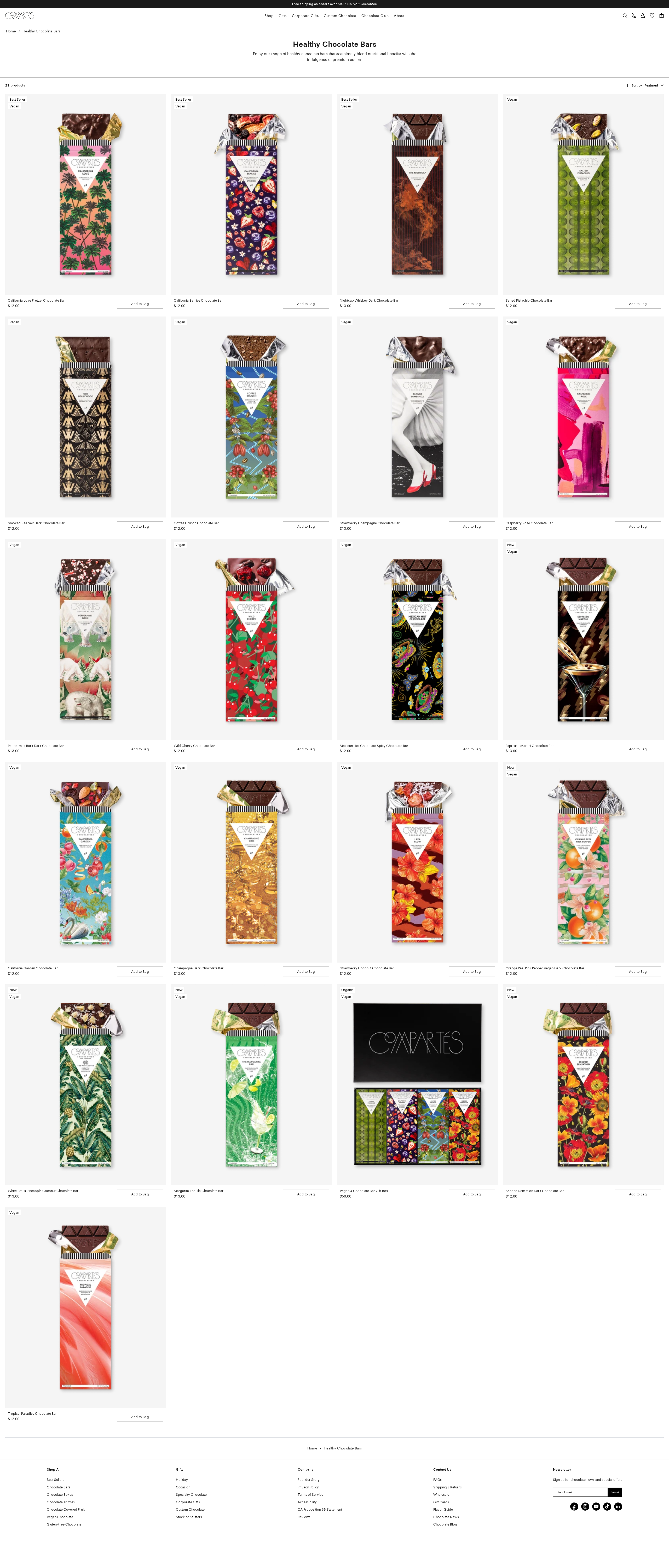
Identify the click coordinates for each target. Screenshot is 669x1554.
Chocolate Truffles (61, 1502)
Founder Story (309, 1480)
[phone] (634, 16)
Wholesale (441, 1495)
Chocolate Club (375, 16)
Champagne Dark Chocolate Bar (198, 968)
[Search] (625, 16)
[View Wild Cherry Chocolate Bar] (251, 639)
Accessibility (307, 1502)
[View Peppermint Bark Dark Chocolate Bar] (85, 639)
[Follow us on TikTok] (607, 1506)
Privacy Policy (308, 1487)
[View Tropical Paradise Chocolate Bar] (85, 1307)
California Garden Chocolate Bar (33, 968)
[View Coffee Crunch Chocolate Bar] (251, 416)
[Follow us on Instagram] (585, 1506)
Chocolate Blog (445, 1524)
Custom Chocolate (340, 16)
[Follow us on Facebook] (574, 1506)
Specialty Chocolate (191, 1495)
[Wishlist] (652, 15)
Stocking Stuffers (189, 1517)
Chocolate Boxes (60, 1495)
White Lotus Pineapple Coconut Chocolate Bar (43, 1191)
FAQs (437, 1480)
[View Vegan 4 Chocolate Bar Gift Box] (417, 1084)
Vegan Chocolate (60, 1517)
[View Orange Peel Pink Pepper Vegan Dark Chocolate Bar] (583, 862)
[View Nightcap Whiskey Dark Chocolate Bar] (417, 194)
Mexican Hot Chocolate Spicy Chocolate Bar (374, 746)
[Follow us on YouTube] (596, 1506)
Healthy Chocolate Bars (41, 31)
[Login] (643, 16)
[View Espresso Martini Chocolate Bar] (583, 639)
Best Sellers (55, 1480)
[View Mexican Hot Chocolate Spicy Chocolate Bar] (417, 639)
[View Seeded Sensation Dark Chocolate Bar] (583, 1084)
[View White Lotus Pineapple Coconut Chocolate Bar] (85, 1084)
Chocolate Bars (58, 1487)
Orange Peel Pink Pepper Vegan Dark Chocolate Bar (545, 968)
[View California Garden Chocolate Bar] (85, 862)
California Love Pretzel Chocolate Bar (36, 300)
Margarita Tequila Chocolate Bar (198, 1191)
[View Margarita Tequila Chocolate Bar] (251, 1084)
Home (11, 31)
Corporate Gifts (305, 16)
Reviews (304, 1517)
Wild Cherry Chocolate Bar (194, 746)
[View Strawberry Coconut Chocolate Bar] (417, 862)
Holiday (182, 1480)
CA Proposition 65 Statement (320, 1509)
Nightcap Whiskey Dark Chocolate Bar (369, 300)
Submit (615, 1492)
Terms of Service (310, 1495)
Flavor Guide (443, 1509)
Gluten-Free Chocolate (64, 1524)
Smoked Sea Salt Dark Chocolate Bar (36, 523)
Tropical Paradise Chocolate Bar (32, 1413)
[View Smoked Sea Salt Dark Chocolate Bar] (85, 416)
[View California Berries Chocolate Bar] (251, 194)
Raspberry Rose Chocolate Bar (529, 523)
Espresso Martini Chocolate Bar (530, 746)
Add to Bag (140, 304)
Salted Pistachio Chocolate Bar (529, 300)
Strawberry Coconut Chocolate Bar (367, 968)
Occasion (183, 1487)
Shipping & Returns (447, 1487)
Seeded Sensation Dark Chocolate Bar (535, 1191)
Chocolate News (446, 1517)
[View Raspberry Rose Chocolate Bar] (583, 416)
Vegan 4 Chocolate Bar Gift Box (364, 1191)
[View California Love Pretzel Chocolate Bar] (85, 194)
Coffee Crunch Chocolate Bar (196, 523)
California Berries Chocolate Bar (198, 300)
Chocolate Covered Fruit (66, 1509)
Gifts (283, 16)
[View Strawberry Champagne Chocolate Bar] (417, 416)
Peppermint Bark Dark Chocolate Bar (36, 746)
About (399, 16)
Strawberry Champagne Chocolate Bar (370, 523)
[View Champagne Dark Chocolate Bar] (251, 862)
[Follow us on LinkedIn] (618, 1506)
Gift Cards (441, 1502)
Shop (268, 16)
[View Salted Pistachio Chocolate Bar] (583, 194)
